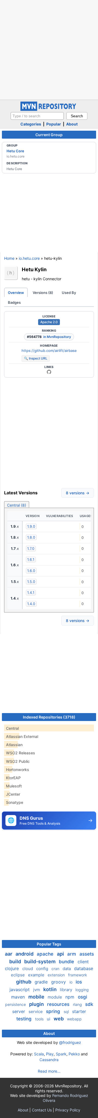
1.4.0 (31, 604)
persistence (16, 1004)
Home (9, 258)
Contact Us (42, 1110)
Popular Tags (49, 944)
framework (77, 975)
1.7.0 (30, 548)
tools (40, 1019)
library (66, 989)
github (24, 982)
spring (54, 1011)
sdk (89, 1004)
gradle (42, 982)
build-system (40, 961)
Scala (39, 1054)
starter (79, 1011)
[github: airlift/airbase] (49, 372)
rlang (78, 1004)
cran (55, 968)
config (42, 968)
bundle (67, 961)
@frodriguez (70, 1042)
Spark (61, 1054)
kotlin (50, 989)
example (36, 974)
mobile (36, 997)
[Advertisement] (49, 49)
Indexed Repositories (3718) (49, 717)
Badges (14, 302)
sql (67, 1011)
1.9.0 (31, 526)
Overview (16, 292)
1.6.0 (31, 570)
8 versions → (77, 493)
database (83, 968)
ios (79, 982)
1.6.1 (30, 559)
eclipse (18, 974)
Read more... (49, 1071)
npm (70, 997)
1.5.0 (31, 581)
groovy (59, 982)
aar (9, 954)
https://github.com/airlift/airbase (49, 350)
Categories (30, 124)
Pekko (74, 1054)
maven (18, 997)
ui (49, 1018)
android (25, 954)
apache (46, 954)
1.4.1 (30, 592)
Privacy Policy (67, 1110)
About (72, 124)
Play (50, 1054)
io (71, 982)
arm (72, 954)
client (83, 961)
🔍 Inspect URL (35, 358)
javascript (20, 989)
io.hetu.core (29, 258)
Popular (53, 124)
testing (24, 1018)
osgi (82, 997)
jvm (37, 989)
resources (59, 1004)
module (55, 997)
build (15, 961)
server (19, 1011)
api (61, 954)
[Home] (49, 109)
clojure (12, 968)
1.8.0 (31, 537)
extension (57, 975)
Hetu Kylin (34, 269)
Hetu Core (15, 151)
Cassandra (49, 1059)
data (67, 968)
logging (82, 989)
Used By (69, 292)
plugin (37, 1004)
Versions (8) (43, 292)
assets (86, 954)
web (59, 1018)
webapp (74, 1019)
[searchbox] (37, 116)
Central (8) (16, 505)
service (36, 1011)
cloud (28, 968)
